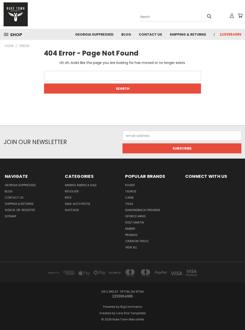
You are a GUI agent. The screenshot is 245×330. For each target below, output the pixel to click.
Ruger (130, 185)
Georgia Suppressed (94, 34)
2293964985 (230, 34)
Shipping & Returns (188, 34)
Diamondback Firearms (142, 210)
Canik (129, 198)
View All (131, 247)
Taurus (130, 191)
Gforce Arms (135, 216)
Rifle (68, 198)
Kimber (130, 229)
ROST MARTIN (134, 222)
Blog (126, 34)
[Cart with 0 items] (240, 15)
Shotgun (72, 210)
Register (28, 210)
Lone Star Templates (131, 313)
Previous (238, 315)
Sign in (10, 210)
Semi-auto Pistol (77, 204)
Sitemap (10, 216)
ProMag (131, 235)
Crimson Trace (137, 241)
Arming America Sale (81, 185)
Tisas (129, 204)
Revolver (72, 191)
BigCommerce (131, 307)
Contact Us (150, 34)
